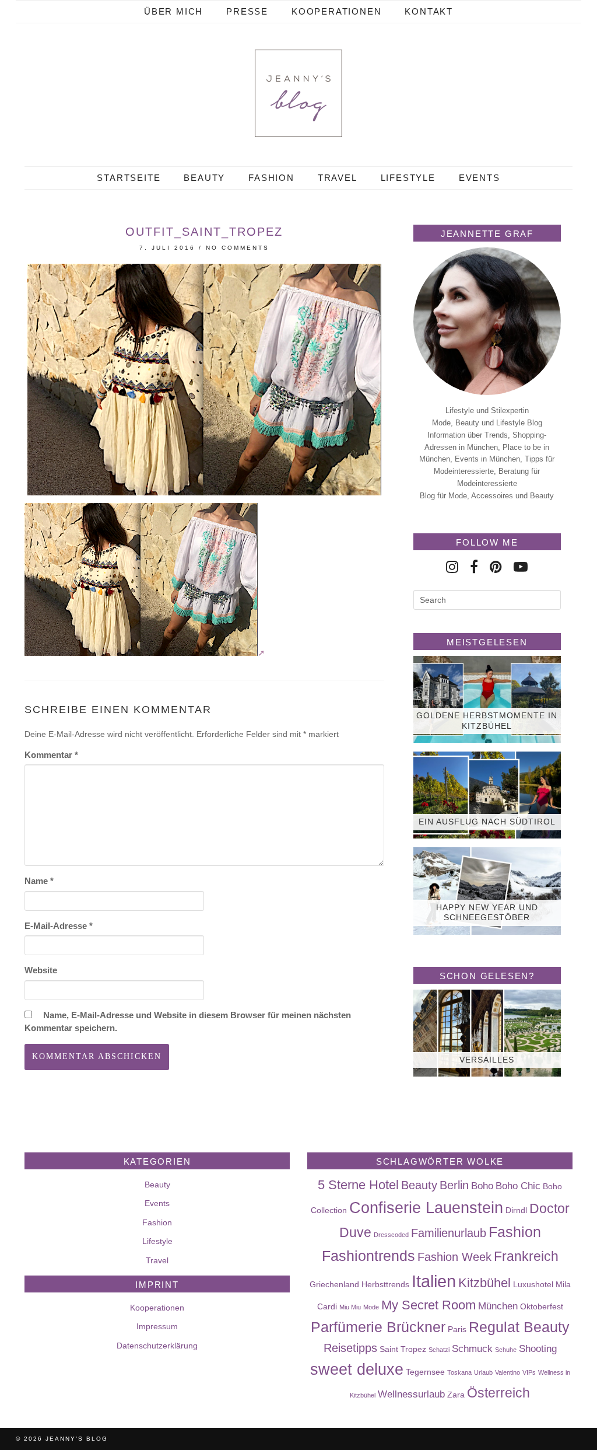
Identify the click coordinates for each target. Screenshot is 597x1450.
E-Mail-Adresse (58, 926)
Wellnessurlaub (411, 1394)
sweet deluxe (356, 1369)
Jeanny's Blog (76, 1438)
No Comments (237, 247)
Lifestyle (408, 178)
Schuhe (506, 1349)
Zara (456, 1394)
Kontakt (429, 11)
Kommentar (51, 755)
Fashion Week (454, 1256)
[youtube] (521, 567)
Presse (247, 11)
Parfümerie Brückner (378, 1327)
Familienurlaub (448, 1233)
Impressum (157, 1326)
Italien (434, 1281)
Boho (482, 1186)
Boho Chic (518, 1186)
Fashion (271, 178)
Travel (337, 178)
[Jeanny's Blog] (298, 93)
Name (39, 881)
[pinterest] (496, 567)
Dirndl (516, 1210)
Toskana (459, 1372)
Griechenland (334, 1284)
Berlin (454, 1185)
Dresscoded (391, 1234)
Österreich (498, 1392)
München (498, 1306)
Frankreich (526, 1256)
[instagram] (452, 567)
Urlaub (483, 1372)
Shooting (538, 1348)
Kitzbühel (484, 1283)
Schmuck (472, 1348)
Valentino (507, 1372)
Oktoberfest (541, 1306)
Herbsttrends (385, 1284)
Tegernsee (425, 1371)
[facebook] (474, 567)
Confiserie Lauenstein (426, 1208)
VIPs (529, 1372)
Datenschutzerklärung (157, 1345)
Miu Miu (350, 1307)
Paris (457, 1329)
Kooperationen (336, 11)
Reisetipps (350, 1347)
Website (40, 970)
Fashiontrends (368, 1256)
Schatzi (439, 1349)
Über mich (173, 11)
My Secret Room (428, 1305)
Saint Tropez (403, 1349)
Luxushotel (533, 1284)
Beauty (204, 178)
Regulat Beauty (519, 1327)
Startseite (128, 178)
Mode (371, 1307)
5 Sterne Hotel (358, 1185)
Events (479, 178)
